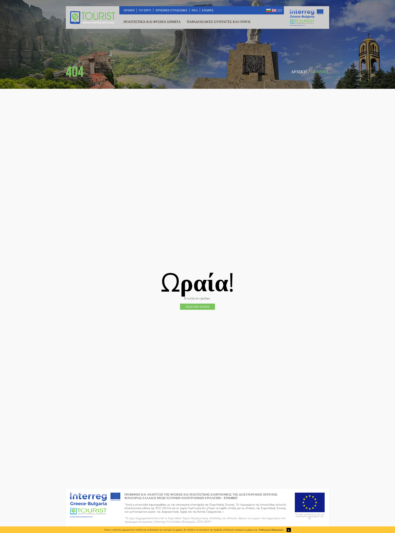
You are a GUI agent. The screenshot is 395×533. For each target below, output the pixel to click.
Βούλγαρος (268, 10)
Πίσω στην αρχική (197, 306)
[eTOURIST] (92, 17)
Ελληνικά (279, 10)
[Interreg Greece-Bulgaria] (306, 17)
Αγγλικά (274, 10)
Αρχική (299, 71)
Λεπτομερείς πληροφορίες (271, 529)
